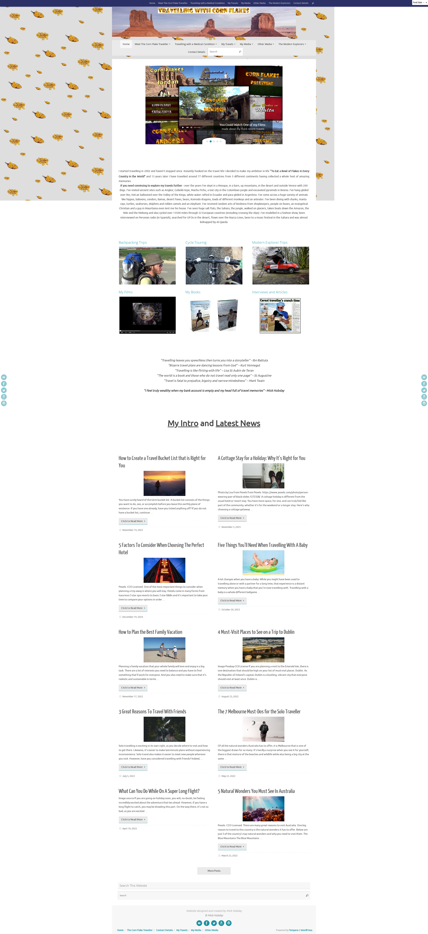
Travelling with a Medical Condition (207, 3)
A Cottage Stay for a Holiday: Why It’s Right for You (261, 458)
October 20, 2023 (231, 609)
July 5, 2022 (128, 776)
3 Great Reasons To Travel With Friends (152, 712)
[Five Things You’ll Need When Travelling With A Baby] (263, 562)
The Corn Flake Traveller (139, 930)
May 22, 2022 (228, 776)
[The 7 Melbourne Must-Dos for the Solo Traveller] (263, 729)
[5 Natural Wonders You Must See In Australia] (263, 808)
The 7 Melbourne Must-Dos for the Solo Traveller (259, 712)
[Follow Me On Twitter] (4, 390)
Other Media (259, 3)
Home (152, 3)
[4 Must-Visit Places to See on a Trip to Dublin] (263, 649)
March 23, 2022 (230, 855)
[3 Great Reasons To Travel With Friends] (164, 729)
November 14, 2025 (132, 530)
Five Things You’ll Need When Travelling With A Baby (263, 545)
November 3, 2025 (231, 527)
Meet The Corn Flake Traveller (172, 3)
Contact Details (300, 3)
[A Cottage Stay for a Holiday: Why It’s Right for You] (263, 475)
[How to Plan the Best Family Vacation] (164, 649)
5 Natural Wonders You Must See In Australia (256, 791)
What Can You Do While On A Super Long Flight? (159, 791)
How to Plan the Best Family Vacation (150, 632)
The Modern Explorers (279, 3)
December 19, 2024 (132, 617)
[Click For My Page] (4, 384)
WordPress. (307, 930)
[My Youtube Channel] (4, 377)
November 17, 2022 (132, 696)
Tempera (293, 930)
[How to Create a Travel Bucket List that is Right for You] (164, 483)
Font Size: (417, 2)
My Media (245, 3)
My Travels (233, 3)
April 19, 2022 (129, 828)
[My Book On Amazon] (4, 397)
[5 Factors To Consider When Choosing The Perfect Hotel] (164, 570)
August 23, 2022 (230, 696)
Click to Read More (132, 521)
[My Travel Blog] (4, 403)
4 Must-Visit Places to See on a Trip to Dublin (256, 632)
